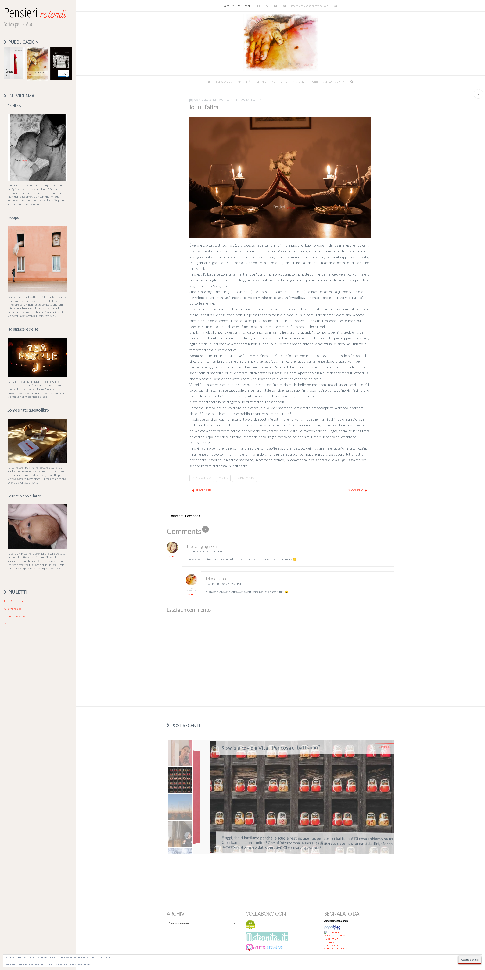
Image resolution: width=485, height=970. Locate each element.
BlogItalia (331, 939)
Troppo (13, 217)
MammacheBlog (335, 936)
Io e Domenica (13, 601)
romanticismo (244, 478)
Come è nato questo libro (28, 409)
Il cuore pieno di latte (24, 495)
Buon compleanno (15, 616)
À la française (13, 608)
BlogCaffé (331, 945)
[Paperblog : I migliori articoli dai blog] (333, 927)
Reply (172, 556)
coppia (223, 478)
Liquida (329, 942)
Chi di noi (14, 105)
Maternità (253, 100)
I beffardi (231, 100)
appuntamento (201, 478)
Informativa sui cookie (79, 964)
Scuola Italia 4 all (337, 948)
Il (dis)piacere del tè (22, 328)
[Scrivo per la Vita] (280, 70)
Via (6, 624)
